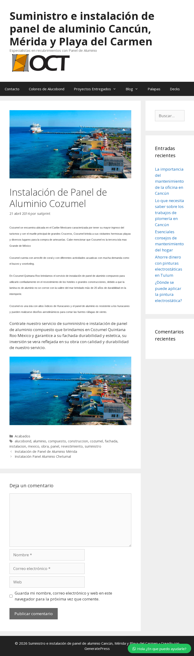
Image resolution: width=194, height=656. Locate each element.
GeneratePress (97, 648)
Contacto (12, 88)
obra (45, 446)
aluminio (39, 441)
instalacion (17, 446)
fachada (111, 441)
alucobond (23, 441)
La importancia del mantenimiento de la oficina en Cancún (169, 181)
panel (55, 446)
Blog (129, 88)
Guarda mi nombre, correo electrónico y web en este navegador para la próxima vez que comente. (63, 596)
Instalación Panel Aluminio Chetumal (43, 456)
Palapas (154, 88)
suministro (93, 446)
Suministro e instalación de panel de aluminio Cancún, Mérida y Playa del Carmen (81, 28)
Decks (175, 88)
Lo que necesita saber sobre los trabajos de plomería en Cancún (169, 212)
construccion (78, 441)
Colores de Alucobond (46, 88)
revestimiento (72, 446)
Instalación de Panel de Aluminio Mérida (46, 451)
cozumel (96, 441)
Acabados (22, 436)
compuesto (57, 441)
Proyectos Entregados (92, 88)
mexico (33, 446)
